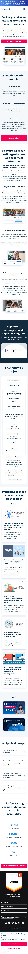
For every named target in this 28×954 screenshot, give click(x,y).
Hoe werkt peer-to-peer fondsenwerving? (10, 751)
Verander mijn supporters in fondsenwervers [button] (14, 138)
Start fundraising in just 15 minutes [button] (14, 866)
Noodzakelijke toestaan (14, 948)
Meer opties (5, 952)
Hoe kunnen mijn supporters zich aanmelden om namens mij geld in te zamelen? (13, 775)
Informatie (4, 902)
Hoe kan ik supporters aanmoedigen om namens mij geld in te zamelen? (11, 788)
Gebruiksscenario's (7, 906)
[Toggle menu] (24, 9)
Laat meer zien (7, 941)
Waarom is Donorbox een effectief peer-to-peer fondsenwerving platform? (13, 763)
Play (14, 351)
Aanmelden (17, 4)
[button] (14, 715)
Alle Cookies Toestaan (14, 944)
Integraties (5, 910)
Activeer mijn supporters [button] (14, 41)
